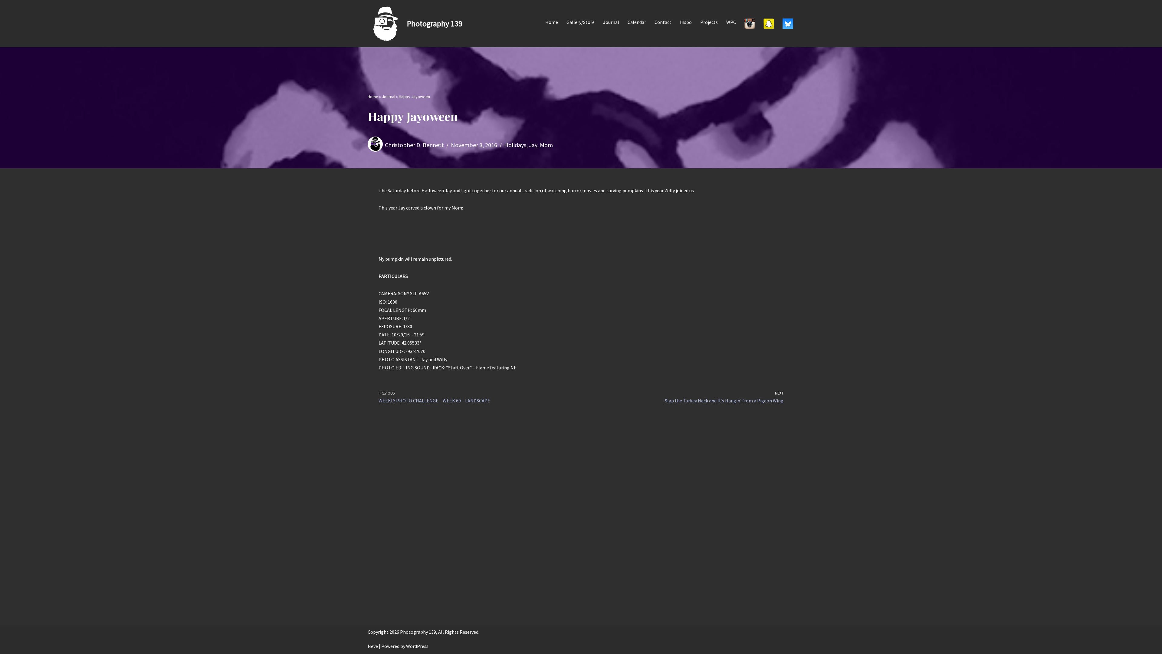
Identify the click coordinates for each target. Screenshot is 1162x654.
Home (551, 22)
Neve (373, 646)
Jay (533, 145)
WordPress (417, 646)
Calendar (637, 22)
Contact (663, 22)
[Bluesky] (788, 23)
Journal (611, 22)
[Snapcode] (768, 23)
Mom (546, 145)
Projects (709, 22)
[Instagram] (749, 23)
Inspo (686, 22)
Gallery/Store (580, 22)
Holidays (515, 145)
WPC (731, 22)
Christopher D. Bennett (414, 145)
